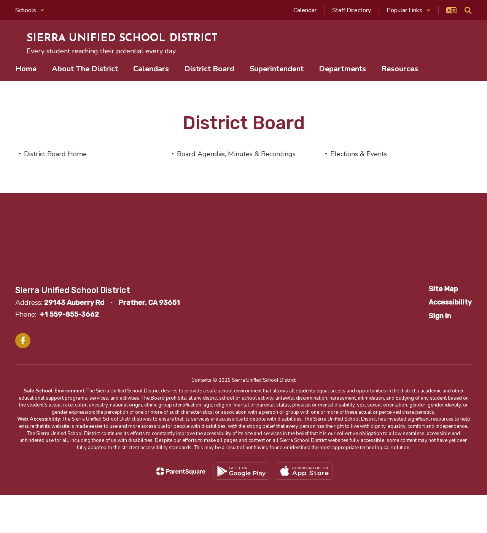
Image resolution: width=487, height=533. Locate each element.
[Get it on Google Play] (241, 471)
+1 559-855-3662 (69, 314)
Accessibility (450, 302)
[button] (30, 10)
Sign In (440, 316)
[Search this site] (468, 10)
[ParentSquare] (180, 471)
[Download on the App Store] (304, 471)
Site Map (443, 289)
